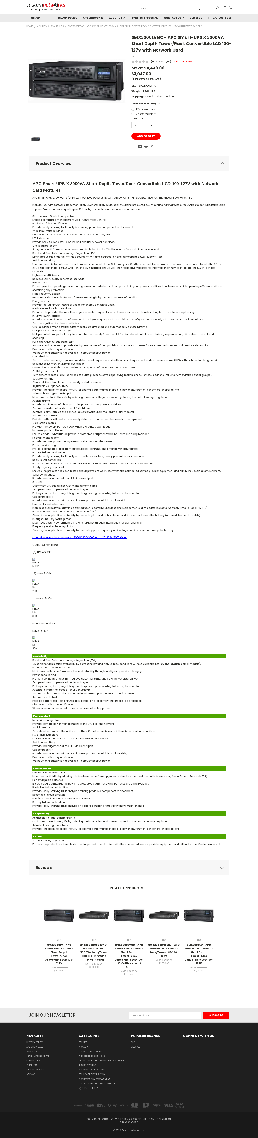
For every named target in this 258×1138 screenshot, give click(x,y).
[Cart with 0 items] (231, 7)
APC (133, 1042)
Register (43, 1069)
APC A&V (83, 1046)
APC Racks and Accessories (95, 1078)
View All (135, 1046)
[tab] (129, 163)
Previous (248, 1127)
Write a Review (183, 61)
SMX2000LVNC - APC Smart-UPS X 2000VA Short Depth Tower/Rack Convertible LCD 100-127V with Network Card (129, 956)
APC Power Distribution (92, 1074)
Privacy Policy (67, 18)
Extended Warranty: (145, 103)
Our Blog (196, 18)
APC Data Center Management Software (101, 1060)
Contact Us (173, 18)
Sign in (30, 1069)
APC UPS (83, 1042)
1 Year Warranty (145, 109)
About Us (116, 18)
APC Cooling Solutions (92, 1055)
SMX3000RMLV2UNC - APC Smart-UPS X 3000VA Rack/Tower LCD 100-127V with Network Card (94, 952)
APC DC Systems (88, 1065)
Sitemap (30, 1074)
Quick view (59, 911)
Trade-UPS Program (144, 18)
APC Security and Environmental (97, 1083)
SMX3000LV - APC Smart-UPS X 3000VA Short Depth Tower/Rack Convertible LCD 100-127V (59, 954)
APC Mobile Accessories (92, 1069)
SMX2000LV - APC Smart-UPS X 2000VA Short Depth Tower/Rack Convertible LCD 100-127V (198, 954)
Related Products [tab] (126, 888)
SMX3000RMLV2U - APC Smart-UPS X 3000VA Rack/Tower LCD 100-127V (164, 950)
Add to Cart (164, 918)
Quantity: (137, 118)
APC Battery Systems (90, 1051)
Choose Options (59, 918)
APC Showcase (93, 18)
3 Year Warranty (146, 114)
